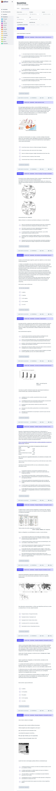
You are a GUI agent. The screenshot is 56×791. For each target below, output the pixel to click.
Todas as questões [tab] (25, 8)
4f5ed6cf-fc (20, 504)
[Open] (39, 14)
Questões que (32, 22)
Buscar (20, 28)
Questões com (20, 22)
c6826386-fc (20, 715)
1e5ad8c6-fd (20, 255)
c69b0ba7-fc (20, 640)
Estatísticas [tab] (34, 97)
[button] (7, 30)
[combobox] (34, 14)
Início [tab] (18, 8)
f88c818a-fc (20, 102)
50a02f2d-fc (20, 318)
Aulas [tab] (42, 97)
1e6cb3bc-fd (20, 173)
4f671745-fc (20, 426)
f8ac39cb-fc (20, 37)
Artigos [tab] (50, 97)
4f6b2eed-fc (20, 365)
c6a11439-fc (20, 569)
